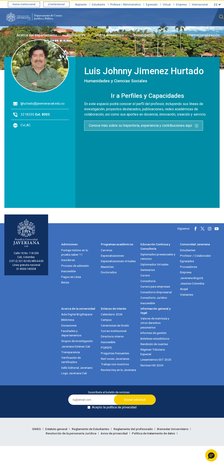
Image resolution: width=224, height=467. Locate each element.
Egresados (187, 261)
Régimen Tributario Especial (152, 352)
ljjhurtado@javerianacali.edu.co (43, 103)
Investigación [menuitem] (144, 35)
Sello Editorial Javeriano (77, 367)
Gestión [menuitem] (171, 35)
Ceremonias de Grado (115, 325)
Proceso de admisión (75, 265)
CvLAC (26, 125)
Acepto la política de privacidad (114, 407)
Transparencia (70, 352)
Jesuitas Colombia (192, 283)
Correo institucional (113, 331)
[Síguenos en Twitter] (203, 229)
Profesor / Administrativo (125, 4)
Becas (65, 282)
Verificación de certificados (71, 360)
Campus (106, 319)
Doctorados (109, 272)
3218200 (35, 114)
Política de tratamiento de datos (154, 433)
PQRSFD (106, 347)
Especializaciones (112, 255)
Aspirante (81, 4)
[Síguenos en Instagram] (210, 229)
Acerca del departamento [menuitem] (37, 35)
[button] (211, 455)
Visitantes (186, 294)
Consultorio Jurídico (153, 297)
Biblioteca (67, 319)
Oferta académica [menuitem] (109, 35)
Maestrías (107, 267)
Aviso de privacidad (114, 433)
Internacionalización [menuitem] (203, 35)
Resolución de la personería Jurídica (71, 433)
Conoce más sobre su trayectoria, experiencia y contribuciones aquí (141, 125)
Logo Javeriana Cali (74, 373)
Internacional (200, 4)
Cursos (145, 275)
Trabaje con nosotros (115, 364)
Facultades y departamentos (71, 333)
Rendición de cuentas (154, 344)
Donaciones (69, 325)
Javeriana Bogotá (191, 278)
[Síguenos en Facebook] (196, 229)
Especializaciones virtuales (118, 261)
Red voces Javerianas (115, 358)
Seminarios (147, 270)
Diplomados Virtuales (154, 264)
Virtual (167, 4)
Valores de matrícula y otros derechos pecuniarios (154, 323)
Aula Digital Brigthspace (76, 314)
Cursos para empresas (155, 286)
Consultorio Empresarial (156, 292)
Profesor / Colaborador (195, 255)
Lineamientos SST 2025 (155, 359)
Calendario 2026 (111, 314)
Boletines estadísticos (154, 338)
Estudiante (98, 4)
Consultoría (148, 281)
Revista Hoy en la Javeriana (118, 370)
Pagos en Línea (71, 277)
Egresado (152, 4)
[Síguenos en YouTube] (217, 229)
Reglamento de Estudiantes (91, 429)
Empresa (181, 4)
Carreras (106, 250)
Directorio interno (112, 336)
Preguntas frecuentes (115, 353)
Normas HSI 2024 (151, 365)
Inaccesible (68, 271)
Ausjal (184, 289)
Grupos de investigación (77, 341)
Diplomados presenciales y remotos (157, 256)
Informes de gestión (153, 333)
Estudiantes (187, 250)
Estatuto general (56, 429)
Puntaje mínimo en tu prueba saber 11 (74, 252)
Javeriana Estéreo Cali (75, 346)
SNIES (37, 429)
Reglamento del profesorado (133, 429)
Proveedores (188, 267)
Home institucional (23, 4)
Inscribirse (68, 260)
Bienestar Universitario (173, 429)
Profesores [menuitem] (76, 35)
